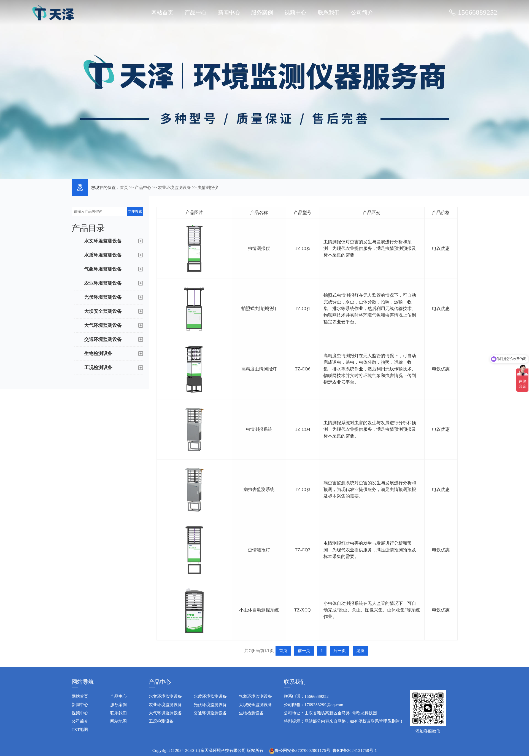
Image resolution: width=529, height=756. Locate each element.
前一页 (304, 650)
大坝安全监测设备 (255, 704)
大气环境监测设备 (165, 713)
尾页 (360, 650)
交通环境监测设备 (210, 713)
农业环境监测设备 (174, 187)
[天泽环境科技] (53, 12)
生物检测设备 (251, 713)
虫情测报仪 (208, 187)
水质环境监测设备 (210, 696)
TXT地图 (80, 729)
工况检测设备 (161, 721)
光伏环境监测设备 (210, 704)
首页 (124, 187)
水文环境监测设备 (165, 696)
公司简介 (362, 12)
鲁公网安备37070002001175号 (302, 750)
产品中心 (196, 12)
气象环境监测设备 (255, 696)
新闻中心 (229, 12)
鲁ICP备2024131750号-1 (355, 750)
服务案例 (262, 12)
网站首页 (162, 12)
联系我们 (329, 12)
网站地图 (118, 721)
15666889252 (477, 12)
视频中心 (295, 12)
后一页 (339, 650)
